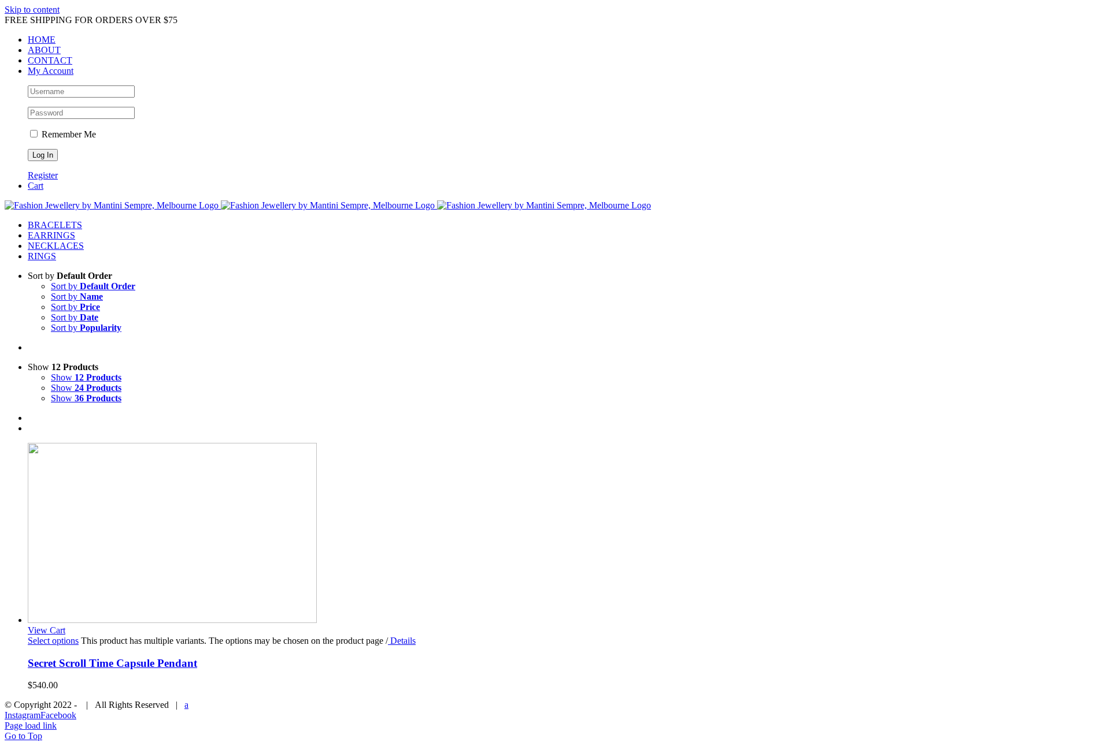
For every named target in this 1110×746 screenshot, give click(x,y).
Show (86, 377)
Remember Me (67, 134)
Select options (53, 641)
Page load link (31, 725)
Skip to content (32, 9)
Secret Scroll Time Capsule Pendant (112, 663)
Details (402, 641)
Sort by (93, 286)
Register (43, 175)
